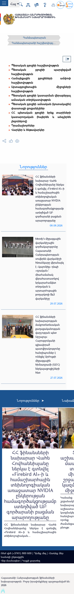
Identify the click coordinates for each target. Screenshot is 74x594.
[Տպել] (52, 4)
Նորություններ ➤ (30, 400)
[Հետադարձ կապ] (35, 4)
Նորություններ (33, 166)
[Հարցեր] (43, 4)
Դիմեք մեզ (40, 553)
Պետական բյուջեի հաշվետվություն (35, 65)
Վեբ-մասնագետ (10, 560)
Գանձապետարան (34, 37)
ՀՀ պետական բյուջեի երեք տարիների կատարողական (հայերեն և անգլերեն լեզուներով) (41, 117)
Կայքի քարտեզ (31, 560)
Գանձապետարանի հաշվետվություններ (34, 43)
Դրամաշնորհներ (23, 125)
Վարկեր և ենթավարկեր (27, 130)
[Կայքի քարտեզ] (26, 4)
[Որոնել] (19, 4)
